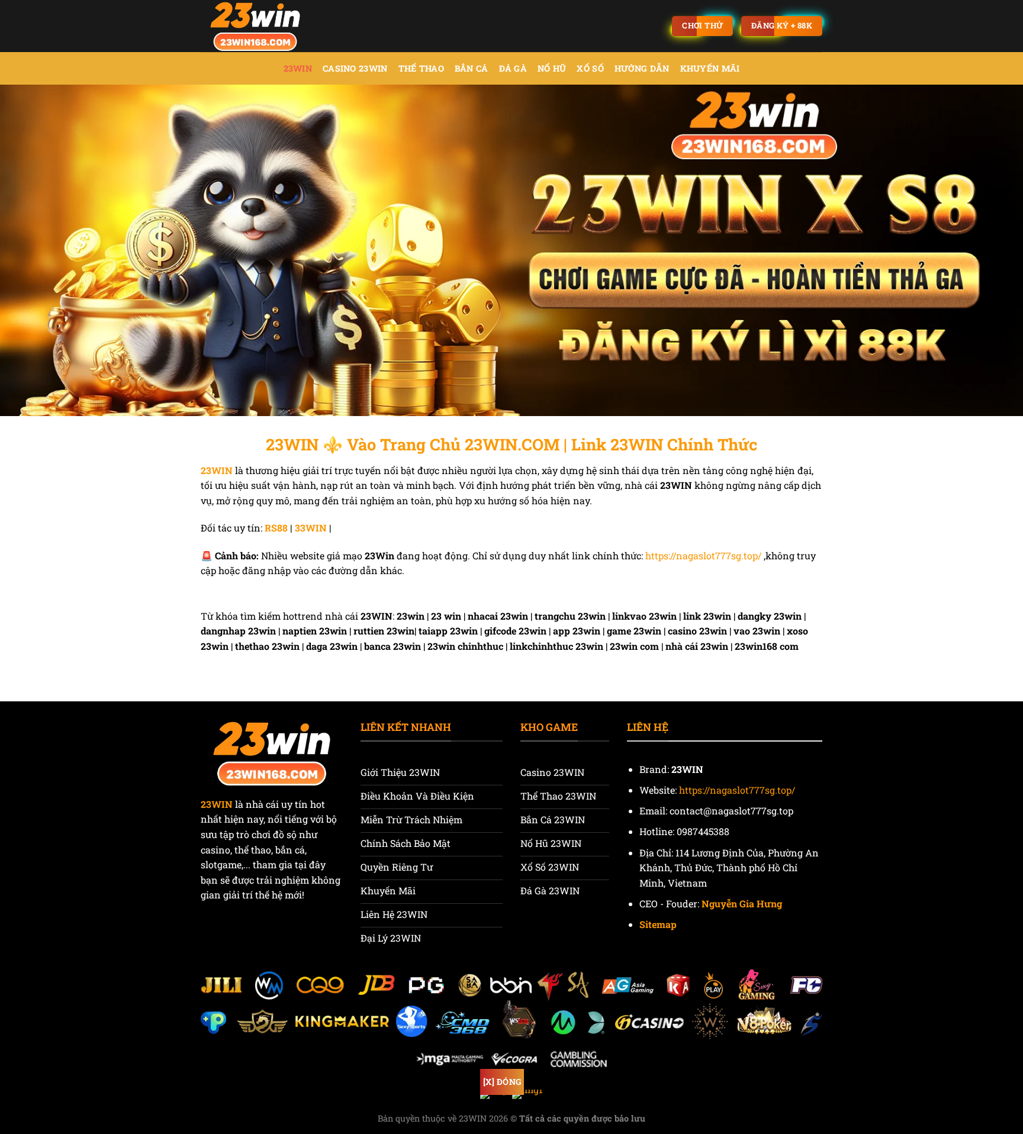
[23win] (260, 26)
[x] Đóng (502, 1081)
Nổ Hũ (552, 68)
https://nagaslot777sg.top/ (703, 555)
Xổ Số (590, 68)
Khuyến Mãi (710, 68)
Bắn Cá (471, 68)
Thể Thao (421, 68)
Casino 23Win (355, 68)
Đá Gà (513, 68)
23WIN (298, 68)
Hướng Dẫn (642, 68)
